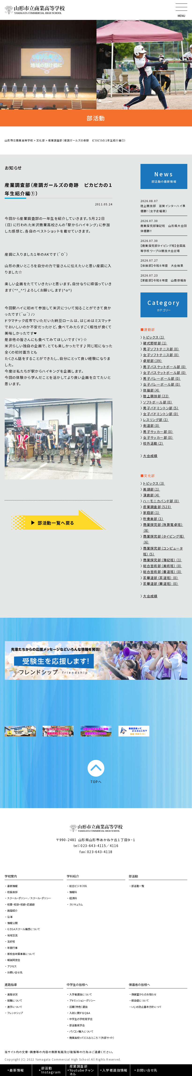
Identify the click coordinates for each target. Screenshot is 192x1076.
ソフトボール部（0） (158, 402)
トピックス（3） (154, 483)
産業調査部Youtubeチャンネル (82, 1070)
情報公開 (12, 923)
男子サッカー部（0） (158, 431)
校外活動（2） (153, 443)
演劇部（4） (151, 495)
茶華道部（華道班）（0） (160, 583)
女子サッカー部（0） (158, 437)
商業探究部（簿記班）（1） (162, 560)
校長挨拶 (12, 892)
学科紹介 (73, 876)
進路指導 (11, 984)
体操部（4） (151, 390)
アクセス (12, 966)
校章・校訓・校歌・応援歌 (21, 904)
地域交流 (12, 935)
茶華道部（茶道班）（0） (160, 577)
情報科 (73, 892)
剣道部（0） (151, 425)
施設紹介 (12, 910)
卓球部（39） (152, 360)
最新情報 (12, 886)
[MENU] (181, 7)
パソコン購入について (81, 1031)
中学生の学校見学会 (80, 1019)
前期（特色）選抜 (78, 1007)
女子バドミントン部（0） (161, 413)
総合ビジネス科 (78, 886)
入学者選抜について (80, 994)
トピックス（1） (154, 337)
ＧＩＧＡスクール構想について (23, 929)
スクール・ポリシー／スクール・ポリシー (29, 898)
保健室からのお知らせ (143, 994)
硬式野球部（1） (155, 343)
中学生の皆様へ (77, 984)
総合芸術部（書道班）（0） (162, 571)
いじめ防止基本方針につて (146, 1007)
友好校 (11, 941)
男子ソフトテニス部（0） (161, 349)
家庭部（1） (151, 512)
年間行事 (12, 948)
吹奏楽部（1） (153, 518)
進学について (14, 1007)
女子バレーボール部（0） (162, 384)
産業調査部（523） (157, 506)
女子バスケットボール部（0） (165, 372)
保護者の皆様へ (139, 984)
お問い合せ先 (14, 972)
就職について (14, 1000)
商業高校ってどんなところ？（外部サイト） (91, 1037)
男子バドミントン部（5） (161, 408)
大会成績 (150, 455)
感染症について (140, 1000)
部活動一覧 (137, 886)
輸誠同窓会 (13, 960)
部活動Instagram (51, 1070)
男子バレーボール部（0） (162, 378)
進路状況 (12, 994)
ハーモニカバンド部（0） (161, 501)
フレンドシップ (15, 1013)
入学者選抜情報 (115, 1070)
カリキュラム (76, 904)
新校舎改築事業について (21, 954)
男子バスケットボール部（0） (165, 366)
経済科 (73, 898)
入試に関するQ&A (79, 1013)
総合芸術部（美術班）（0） (162, 565)
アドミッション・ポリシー (82, 1000)
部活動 (133, 876)
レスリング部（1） (156, 419)
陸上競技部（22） (156, 396)
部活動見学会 (77, 1025)
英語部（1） (151, 489)
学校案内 (11, 876)
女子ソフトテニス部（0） (161, 354)
